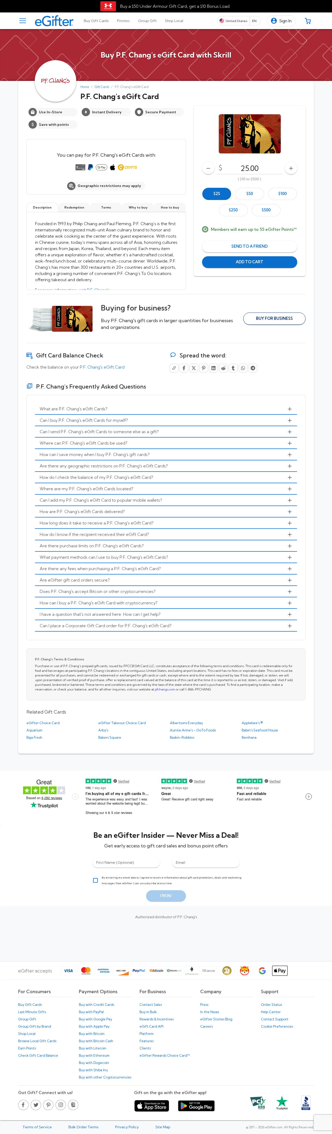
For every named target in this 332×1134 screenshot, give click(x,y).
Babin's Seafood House (260, 730)
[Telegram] (253, 368)
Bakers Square (109, 737)
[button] (281, 20)
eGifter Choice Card (43, 723)
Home (84, 87)
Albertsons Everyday (186, 723)
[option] (216, 194)
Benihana (249, 737)
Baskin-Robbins (182, 737)
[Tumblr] (233, 368)
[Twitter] (194, 368)
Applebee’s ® (252, 723)
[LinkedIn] (213, 368)
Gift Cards (102, 87)
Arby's (103, 730)
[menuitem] (166, 409)
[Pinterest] (203, 368)
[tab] (96, 20)
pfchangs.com (165, 689)
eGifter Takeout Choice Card (122, 723)
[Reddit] (223, 368)
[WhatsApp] (243, 368)
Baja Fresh (34, 737)
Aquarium (34, 730)
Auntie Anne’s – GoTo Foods (193, 730)
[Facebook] (184, 368)
